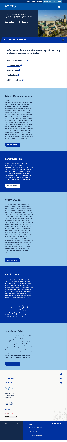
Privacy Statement (33, 431)
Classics (30, 16)
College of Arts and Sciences (17, 14)
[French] (7, 414)
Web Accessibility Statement (36, 435)
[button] (12, 145)
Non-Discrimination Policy (35, 427)
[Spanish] (12, 414)
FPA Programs (22, 16)
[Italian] (11, 414)
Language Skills (13, 65)
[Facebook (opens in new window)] (55, 424)
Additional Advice (14, 80)
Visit (54, 1)
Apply (59, 1)
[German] (9, 414)
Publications (12, 75)
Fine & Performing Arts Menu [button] (15, 40)
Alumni (28, 1)
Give (33, 1)
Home (6, 14)
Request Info (47, 1)
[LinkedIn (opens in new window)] (52, 424)
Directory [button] (19, 40)
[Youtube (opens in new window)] (60, 424)
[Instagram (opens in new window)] (57, 424)
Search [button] (39, 1)
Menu (59, 7)
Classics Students (10, 18)
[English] (6, 414)
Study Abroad (12, 70)
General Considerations (16, 60)
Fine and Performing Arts (11, 16)
